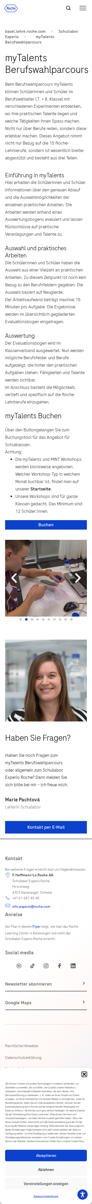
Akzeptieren (46, 1155)
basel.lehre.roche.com (25, 31)
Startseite (40, 489)
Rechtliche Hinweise (21, 1046)
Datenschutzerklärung (46, 1196)
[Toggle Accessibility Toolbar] (82, 1194)
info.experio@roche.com (31, 906)
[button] (84, 1074)
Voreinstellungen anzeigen (46, 1183)
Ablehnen (46, 1169)
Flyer (36, 926)
